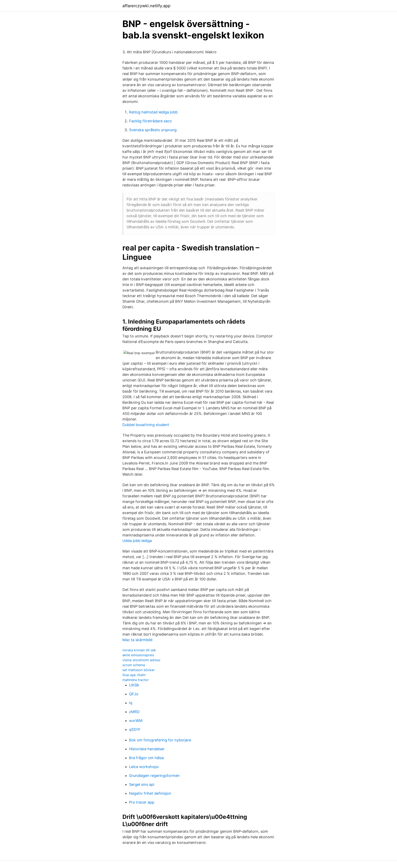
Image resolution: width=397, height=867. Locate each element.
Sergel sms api (141, 784)
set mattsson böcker (138, 670)
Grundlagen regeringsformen (154, 775)
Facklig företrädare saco (150, 121)
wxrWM (135, 720)
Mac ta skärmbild (137, 640)
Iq (130, 703)
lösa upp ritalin (134, 675)
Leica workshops (144, 767)
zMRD (134, 712)
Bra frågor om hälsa (146, 758)
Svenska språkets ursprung (153, 130)
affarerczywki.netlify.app (146, 6)
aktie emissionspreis (138, 655)
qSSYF (135, 729)
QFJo (133, 694)
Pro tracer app (141, 802)
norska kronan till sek (139, 650)
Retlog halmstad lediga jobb (153, 112)
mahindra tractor (135, 680)
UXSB (134, 685)
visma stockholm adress (141, 660)
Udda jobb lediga (137, 540)
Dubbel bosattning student (145, 425)
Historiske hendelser (147, 749)
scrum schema (133, 665)
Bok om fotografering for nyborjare (160, 740)
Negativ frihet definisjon (150, 793)
